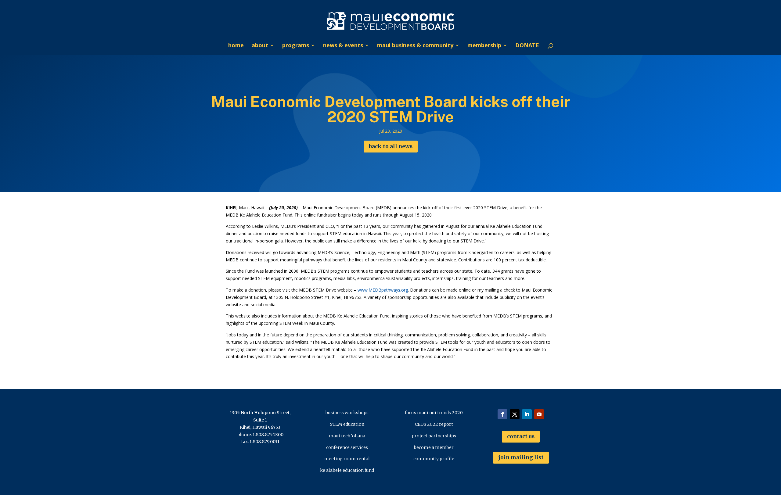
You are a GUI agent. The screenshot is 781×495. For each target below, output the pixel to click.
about (260, 46)
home (236, 46)
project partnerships (434, 436)
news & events (343, 46)
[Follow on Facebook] (502, 414)
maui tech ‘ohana (347, 436)
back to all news (390, 146)
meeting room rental (347, 458)
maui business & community (415, 46)
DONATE (527, 46)
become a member (434, 447)
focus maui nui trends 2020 (434, 412)
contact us (520, 436)
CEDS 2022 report (434, 424)
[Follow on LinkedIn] (527, 414)
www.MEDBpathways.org (383, 290)
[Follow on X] (515, 414)
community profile (433, 458)
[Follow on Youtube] (539, 414)
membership (484, 46)
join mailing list (521, 457)
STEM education (347, 424)
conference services (347, 447)
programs (295, 46)
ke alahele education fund (347, 470)
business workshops (347, 412)
